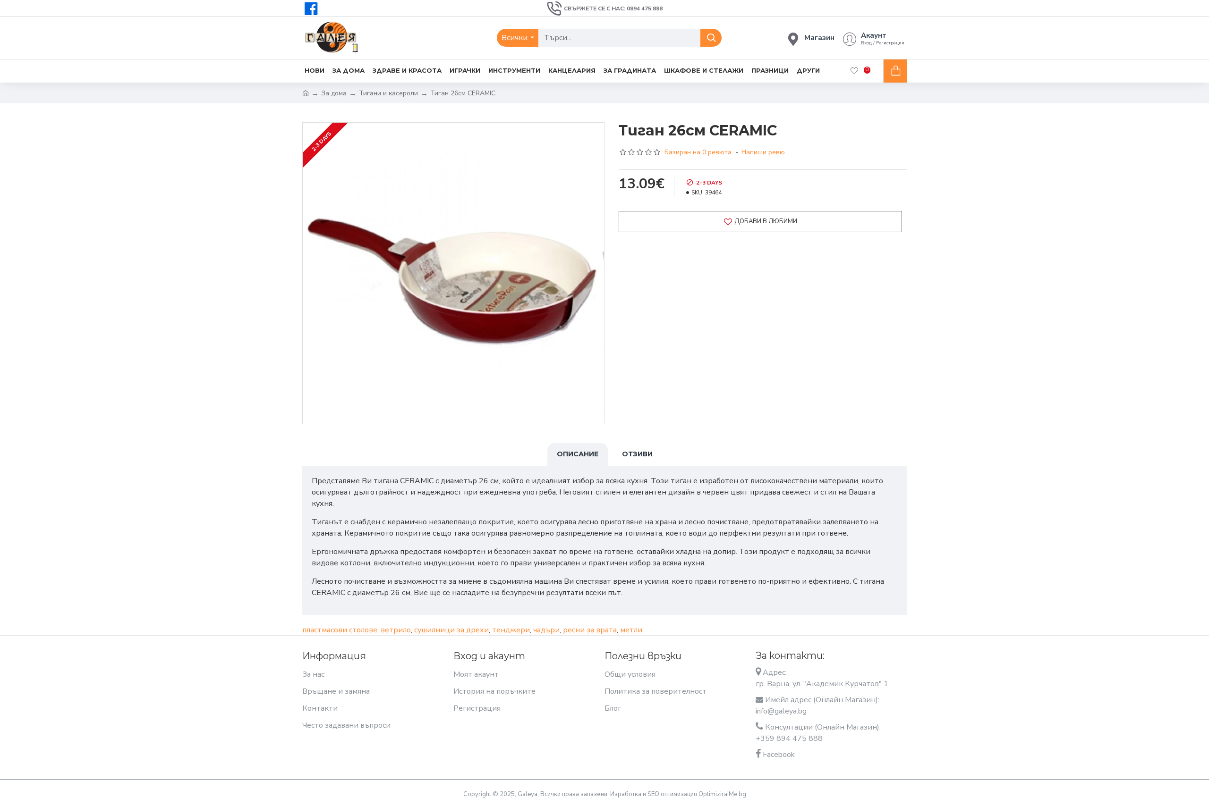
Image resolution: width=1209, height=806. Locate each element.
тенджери (511, 630)
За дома (334, 93)
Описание (577, 454)
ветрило (396, 630)
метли (631, 630)
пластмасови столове (339, 630)
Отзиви (637, 454)
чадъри (546, 630)
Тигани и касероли (388, 93)
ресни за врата (590, 630)
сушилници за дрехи (451, 630)
